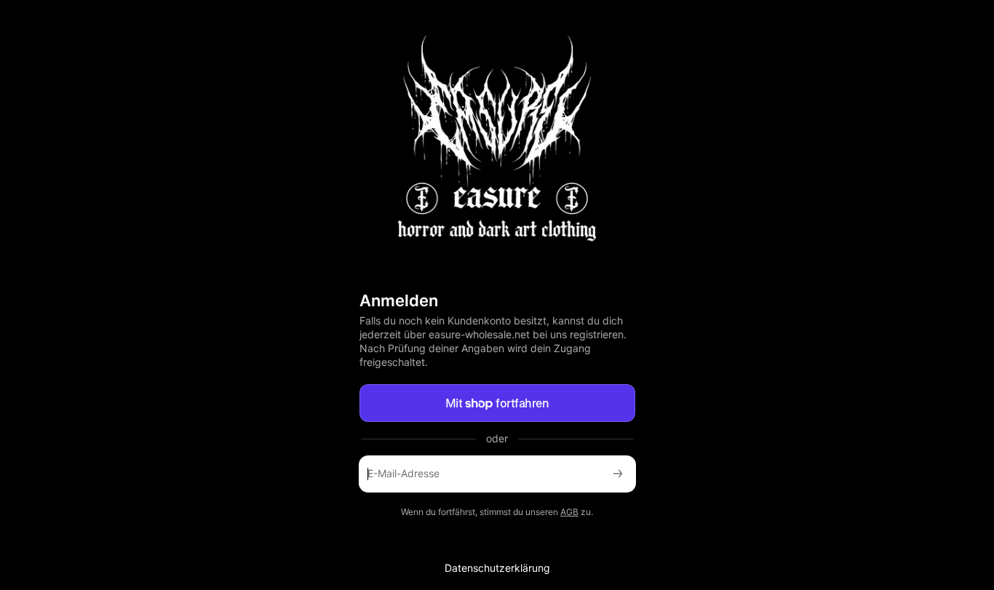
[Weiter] (617, 474)
